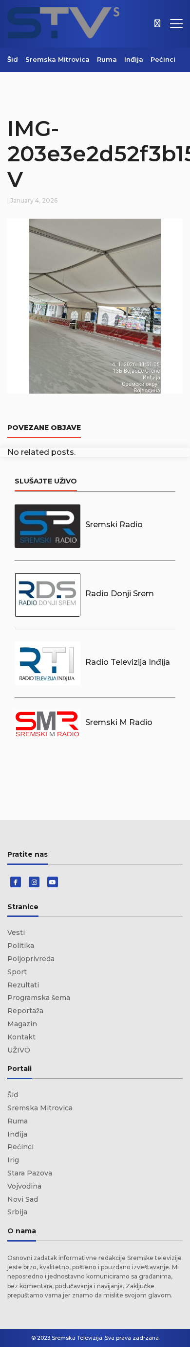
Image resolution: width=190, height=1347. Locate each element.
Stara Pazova (29, 1173)
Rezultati (23, 985)
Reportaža (25, 1010)
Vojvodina (24, 1186)
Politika (20, 945)
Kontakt (21, 1037)
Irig (13, 1160)
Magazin (22, 1023)
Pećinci (163, 59)
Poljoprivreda (31, 958)
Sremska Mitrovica (57, 59)
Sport (17, 971)
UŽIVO (18, 1050)
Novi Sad (22, 1199)
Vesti (16, 932)
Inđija (133, 59)
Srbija (17, 1212)
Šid (12, 59)
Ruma (107, 59)
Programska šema (38, 997)
